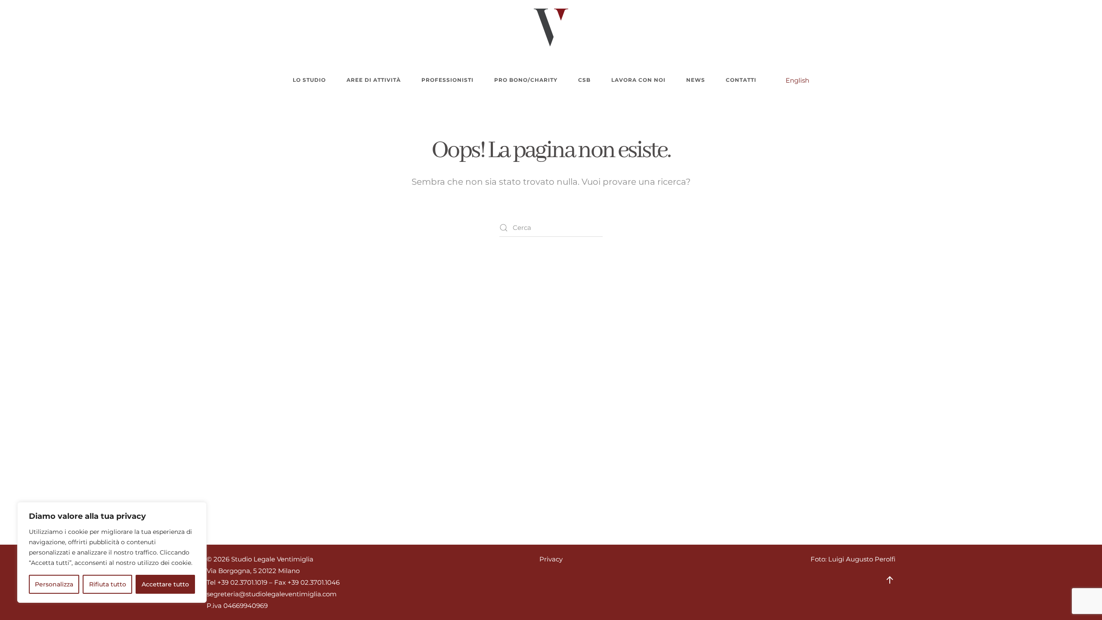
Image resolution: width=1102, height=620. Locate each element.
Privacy (551, 559)
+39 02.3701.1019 (242, 582)
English (797, 80)
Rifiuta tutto (107, 584)
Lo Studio (309, 80)
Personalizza (54, 584)
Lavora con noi (638, 80)
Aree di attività (374, 80)
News (695, 80)
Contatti (741, 80)
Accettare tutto (165, 584)
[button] (889, 580)
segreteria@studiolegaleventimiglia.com (272, 594)
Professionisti (447, 80)
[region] (112, 552)
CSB (584, 80)
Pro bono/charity (525, 80)
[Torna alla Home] (551, 27)
